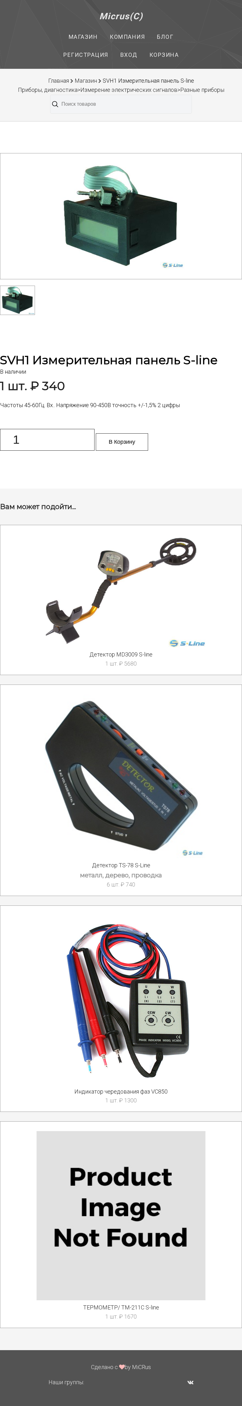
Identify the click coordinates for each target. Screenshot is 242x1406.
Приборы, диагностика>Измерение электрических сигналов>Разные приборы (121, 89)
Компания (127, 36)
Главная (58, 80)
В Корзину (122, 442)
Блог (165, 36)
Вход (128, 54)
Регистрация (85, 54)
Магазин (83, 36)
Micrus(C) (121, 16)
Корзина (164, 54)
